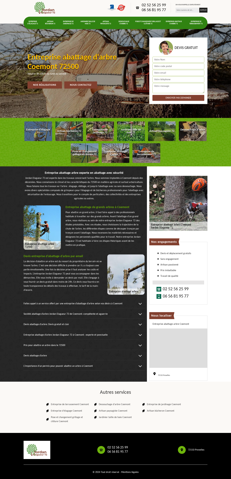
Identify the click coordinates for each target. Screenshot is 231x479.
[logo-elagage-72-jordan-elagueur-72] (45, 7)
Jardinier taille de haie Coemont (115, 417)
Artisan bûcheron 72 (50, 23)
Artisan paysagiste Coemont (113, 411)
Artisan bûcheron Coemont (160, 411)
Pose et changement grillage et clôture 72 (148, 23)
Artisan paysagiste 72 (105, 23)
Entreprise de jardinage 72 (68, 23)
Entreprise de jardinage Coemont (164, 404)
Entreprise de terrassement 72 (196, 23)
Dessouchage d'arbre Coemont (114, 404)
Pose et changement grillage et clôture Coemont (67, 419)
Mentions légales (130, 472)
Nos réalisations (44, 85)
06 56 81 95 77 (154, 10)
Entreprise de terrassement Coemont (70, 404)
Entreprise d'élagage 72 (33, 23)
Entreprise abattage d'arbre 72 (174, 23)
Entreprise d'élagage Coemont (66, 411)
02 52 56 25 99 (154, 5)
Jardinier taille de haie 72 (87, 23)
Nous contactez (80, 85)
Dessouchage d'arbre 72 (123, 23)
